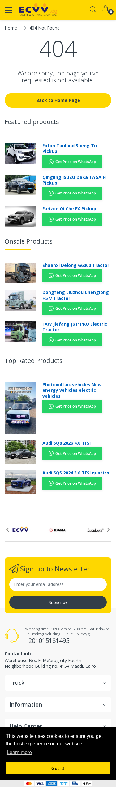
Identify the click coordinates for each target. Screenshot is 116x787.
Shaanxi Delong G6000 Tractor (75, 265)
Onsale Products (29, 241)
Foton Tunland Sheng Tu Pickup (69, 148)
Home (11, 28)
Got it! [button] (58, 768)
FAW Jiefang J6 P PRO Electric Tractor (74, 326)
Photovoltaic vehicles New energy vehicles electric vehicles (71, 390)
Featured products (32, 121)
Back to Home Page (58, 100)
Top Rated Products (33, 360)
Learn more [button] (19, 752)
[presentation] (8, 529)
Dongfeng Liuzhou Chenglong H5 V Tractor (75, 295)
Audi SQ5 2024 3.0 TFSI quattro (75, 473)
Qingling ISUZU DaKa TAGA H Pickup (74, 180)
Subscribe (58, 602)
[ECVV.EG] (38, 10)
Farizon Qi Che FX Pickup (69, 209)
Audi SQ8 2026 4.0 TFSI (66, 443)
